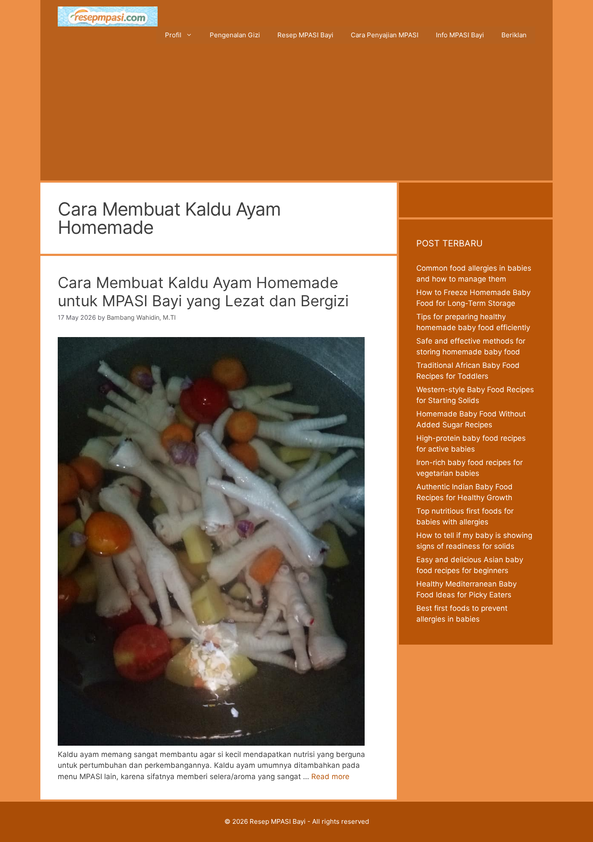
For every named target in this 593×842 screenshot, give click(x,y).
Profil (173, 35)
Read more (330, 776)
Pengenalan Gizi (235, 35)
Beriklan (514, 35)
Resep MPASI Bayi (305, 35)
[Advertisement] (296, 115)
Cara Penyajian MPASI (384, 35)
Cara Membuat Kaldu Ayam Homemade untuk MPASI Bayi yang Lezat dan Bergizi (203, 291)
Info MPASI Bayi (460, 35)
